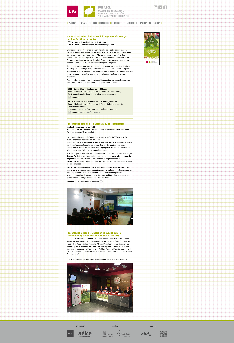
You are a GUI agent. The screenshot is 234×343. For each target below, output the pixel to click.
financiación (154, 23)
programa (82, 23)
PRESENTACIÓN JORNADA (90, 112)
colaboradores (118, 23)
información (141, 23)
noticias (130, 23)
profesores (104, 23)
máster (72, 23)
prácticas (92, 23)
